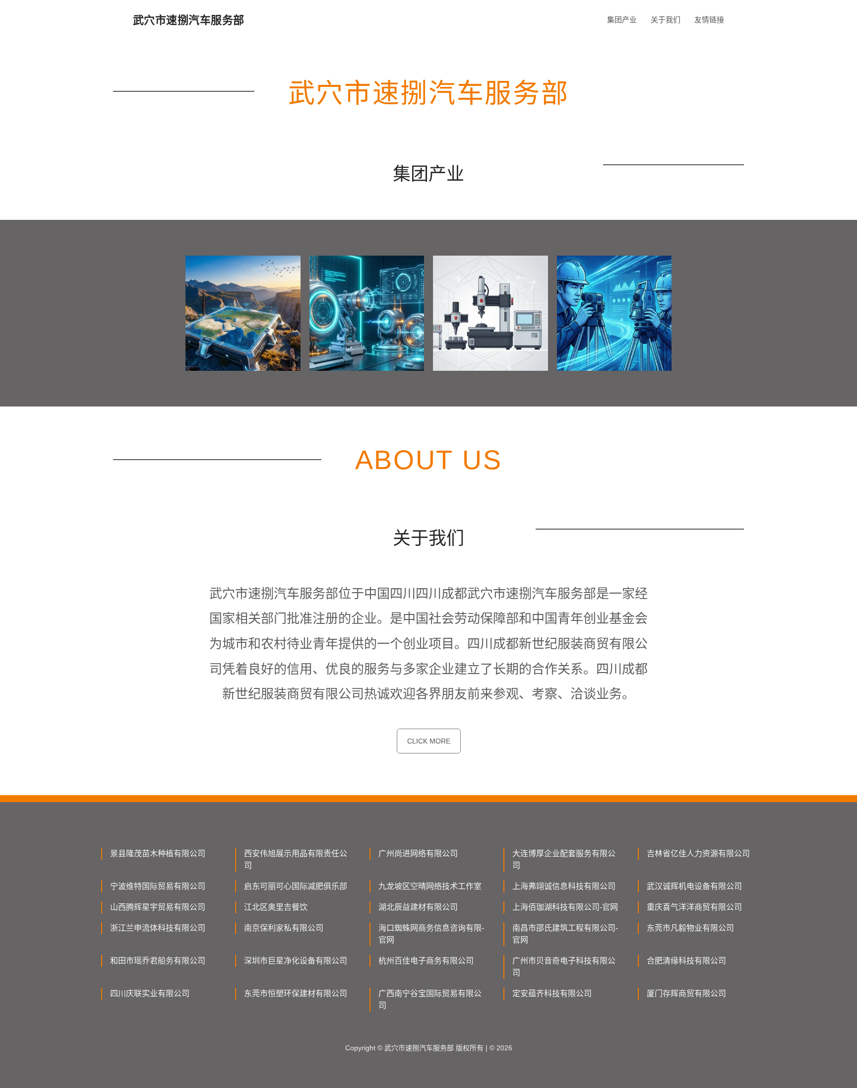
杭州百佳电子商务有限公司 (426, 960)
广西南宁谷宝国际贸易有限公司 (430, 999)
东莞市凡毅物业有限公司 (690, 928)
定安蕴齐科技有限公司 (552, 993)
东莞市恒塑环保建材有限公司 (295, 993)
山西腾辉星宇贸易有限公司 (157, 907)
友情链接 (709, 19)
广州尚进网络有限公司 (418, 853)
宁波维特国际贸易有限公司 (157, 886)
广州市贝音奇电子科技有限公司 (563, 966)
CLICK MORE (428, 741)
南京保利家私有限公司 (283, 928)
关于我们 (665, 19)
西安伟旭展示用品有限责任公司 (295, 859)
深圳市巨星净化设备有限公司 (295, 960)
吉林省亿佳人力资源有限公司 (698, 853)
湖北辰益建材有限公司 (418, 907)
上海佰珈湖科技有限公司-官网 (565, 907)
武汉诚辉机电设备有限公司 (694, 886)
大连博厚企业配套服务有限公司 (563, 859)
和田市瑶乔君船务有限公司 (157, 960)
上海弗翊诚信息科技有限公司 (563, 886)
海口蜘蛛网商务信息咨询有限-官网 (431, 934)
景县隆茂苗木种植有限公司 (157, 853)
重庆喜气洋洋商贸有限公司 (694, 907)
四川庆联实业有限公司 (149, 993)
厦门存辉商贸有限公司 (686, 993)
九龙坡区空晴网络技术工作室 (430, 886)
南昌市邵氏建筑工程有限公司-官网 (565, 934)
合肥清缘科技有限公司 (686, 960)
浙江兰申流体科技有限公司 (157, 928)
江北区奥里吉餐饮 (275, 907)
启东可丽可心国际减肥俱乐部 (295, 886)
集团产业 (622, 19)
